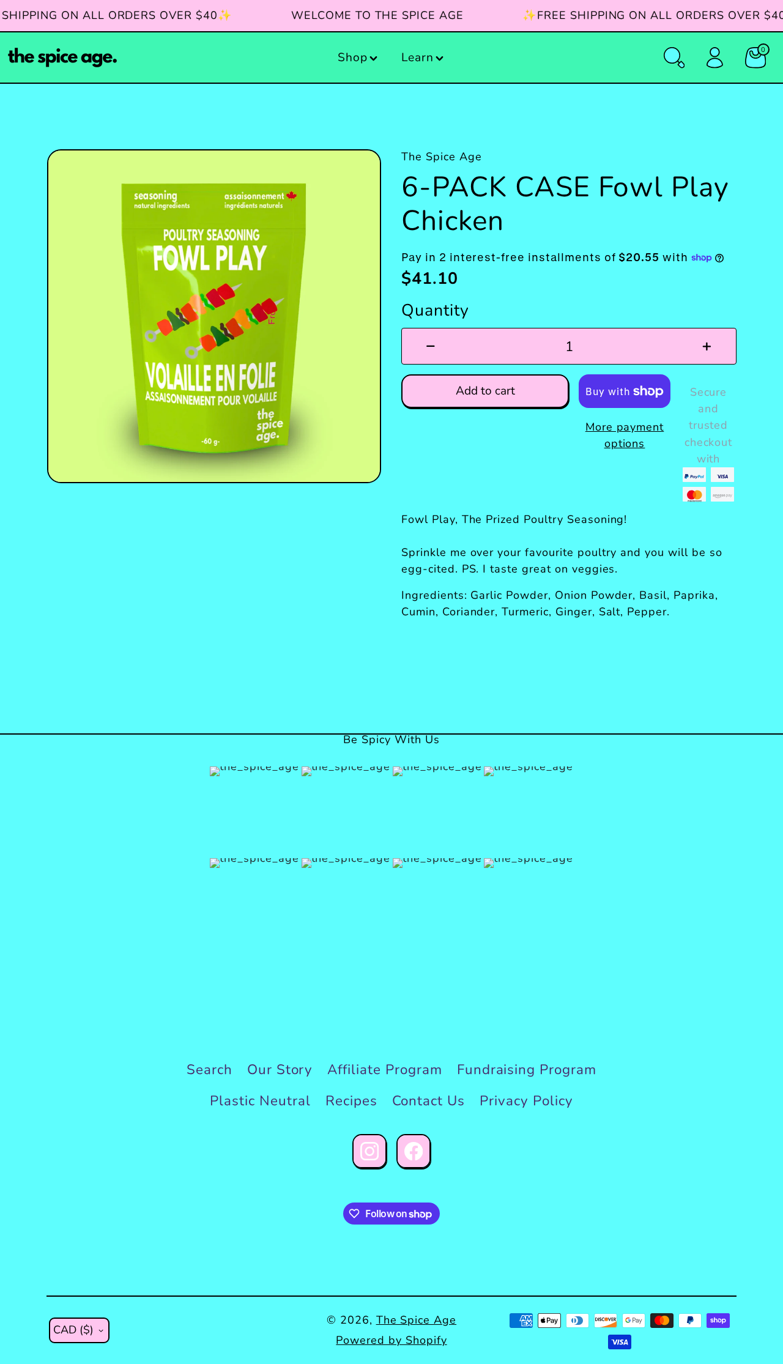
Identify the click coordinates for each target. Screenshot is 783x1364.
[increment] (707, 346)
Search (209, 1069)
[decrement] (431, 346)
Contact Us (429, 1100)
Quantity (435, 310)
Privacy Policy (526, 1100)
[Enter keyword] (674, 57)
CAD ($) (73, 1329)
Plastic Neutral (260, 1100)
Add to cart (485, 391)
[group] (214, 316)
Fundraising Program (526, 1069)
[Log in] (714, 57)
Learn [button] (417, 57)
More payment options (624, 435)
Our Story (280, 1069)
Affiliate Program (384, 1069)
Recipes (351, 1100)
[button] (358, 58)
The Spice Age (416, 1320)
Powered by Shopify (391, 1340)
